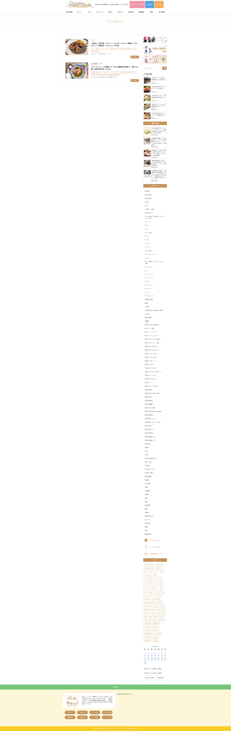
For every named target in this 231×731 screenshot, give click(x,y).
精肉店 (147, 512)
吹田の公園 (148, 389)
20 (155, 657)
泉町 (99, 74)
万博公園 (156, 599)
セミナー (147, 258)
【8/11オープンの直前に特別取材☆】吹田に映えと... (158, 79)
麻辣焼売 (117, 74)
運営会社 (82, 717)
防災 (151, 12)
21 (158, 657)
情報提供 (149, 4)
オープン (148, 578)
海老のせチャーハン (133, 48)
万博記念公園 (149, 299)
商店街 (147, 447)
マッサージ (148, 288)
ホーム (70, 712)
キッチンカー (158, 582)
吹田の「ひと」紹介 (150, 353)
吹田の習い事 (149, 429)
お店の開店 (69, 12)
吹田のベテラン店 (150, 379)
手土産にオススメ (150, 469)
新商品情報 (148, 476)
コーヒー (147, 243)
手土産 (147, 630)
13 (155, 655)
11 (148, 655)
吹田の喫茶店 (149, 400)
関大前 (147, 640)
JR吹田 (93, 72)
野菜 (146, 527)
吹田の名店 (148, 397)
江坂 (126, 48)
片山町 (147, 637)
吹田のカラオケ (149, 364)
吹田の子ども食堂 (150, 408)
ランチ (101, 48)
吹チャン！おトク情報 (137, 4)
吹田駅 (147, 623)
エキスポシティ (150, 575)
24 (145, 659)
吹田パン (148, 616)
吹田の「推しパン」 (150, 361)
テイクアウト (149, 267)
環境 (146, 501)
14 (158, 655)
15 (162, 655)
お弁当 (147, 202)
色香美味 (107, 74)
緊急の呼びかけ (149, 516)
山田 (147, 627)
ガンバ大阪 (148, 232)
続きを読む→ (134, 57)
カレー (147, 582)
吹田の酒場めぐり (150, 436)
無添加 (147, 494)
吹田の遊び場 (149, 433)
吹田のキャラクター (150, 368)
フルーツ (147, 281)
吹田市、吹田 (159, 620)
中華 (123, 72)
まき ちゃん (94, 53)
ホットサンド (149, 285)
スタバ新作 (148, 250)
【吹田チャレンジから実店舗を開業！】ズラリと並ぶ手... (158, 106)
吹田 (123, 48)
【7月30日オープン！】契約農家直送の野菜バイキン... (159, 97)
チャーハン (101, 72)
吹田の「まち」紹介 (150, 357)
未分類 (147, 480)
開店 (155, 637)
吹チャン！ (159, 606)
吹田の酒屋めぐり (150, 440)
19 (151, 657)
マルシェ (148, 592)
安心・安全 (148, 462)
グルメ (90, 12)
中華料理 (127, 72)
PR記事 (147, 191)
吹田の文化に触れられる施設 (153, 411)
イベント (79, 12)
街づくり (120, 12)
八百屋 (147, 306)
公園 (159, 602)
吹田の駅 (147, 444)
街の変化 (131, 12)
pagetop (115, 687)
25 (148, 659)
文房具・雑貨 (149, 472)
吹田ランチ (158, 616)
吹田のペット (149, 382)
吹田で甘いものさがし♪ (151, 346)
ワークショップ (149, 296)
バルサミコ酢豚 (95, 48)
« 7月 (145, 663)
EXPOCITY (149, 564)
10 (145, 655)
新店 (155, 630)
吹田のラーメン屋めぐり (152, 386)
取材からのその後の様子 (152, 324)
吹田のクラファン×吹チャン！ (153, 371)
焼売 (103, 74)
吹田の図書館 (149, 404)
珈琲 (146, 498)
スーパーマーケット (150, 254)
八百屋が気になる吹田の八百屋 (154, 310)
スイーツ (147, 247)
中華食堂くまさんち (116, 48)
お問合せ (82, 712)
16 (165, 655)
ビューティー (100, 12)
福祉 (146, 509)
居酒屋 (156, 623)
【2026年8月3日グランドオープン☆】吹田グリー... (159, 88)
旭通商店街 (149, 634)
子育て (110, 12)
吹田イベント (150, 613)
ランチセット (107, 48)
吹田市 (96, 74)
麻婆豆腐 (112, 74)
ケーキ (147, 240)
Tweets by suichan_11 (124, 694)
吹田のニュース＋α (150, 375)
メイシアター (159, 592)
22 (162, 657)
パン (146, 270)
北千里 (147, 314)
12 (151, 655)
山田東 (155, 627)
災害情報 (141, 12)
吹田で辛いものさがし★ (152, 350)
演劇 (146, 487)
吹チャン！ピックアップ (152, 335)
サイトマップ (107, 717)
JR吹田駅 (148, 568)
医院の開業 (148, 317)
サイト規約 (95, 717)
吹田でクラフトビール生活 (152, 339)
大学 (146, 451)
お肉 (146, 205)
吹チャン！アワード (150, 332)
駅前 (155, 640)
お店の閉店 (148, 194)
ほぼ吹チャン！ (149, 213)
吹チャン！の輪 (149, 328)
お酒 (157, 568)
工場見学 (147, 465)
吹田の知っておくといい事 (152, 422)
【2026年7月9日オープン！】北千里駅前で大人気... (158, 115)
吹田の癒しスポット (150, 418)
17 (145, 657)
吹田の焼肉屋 (149, 415)
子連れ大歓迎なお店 (150, 458)
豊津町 (97, 51)
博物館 (147, 321)
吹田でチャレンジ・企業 (152, 343)
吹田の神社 (148, 426)
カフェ (147, 225)
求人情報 (159, 4)
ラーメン (119, 72)
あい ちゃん (94, 77)
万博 (147, 599)
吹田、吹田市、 (158, 609)
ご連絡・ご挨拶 (149, 209)
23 (165, 657)
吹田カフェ (161, 613)
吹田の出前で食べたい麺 (152, 393)
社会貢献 (147, 505)
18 (148, 657)
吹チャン (148, 606)
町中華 (92, 51)
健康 (146, 303)
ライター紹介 (95, 712)
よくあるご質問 (107, 712)
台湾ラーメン (133, 72)
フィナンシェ (149, 278)
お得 (97, 72)
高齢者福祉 (148, 534)
